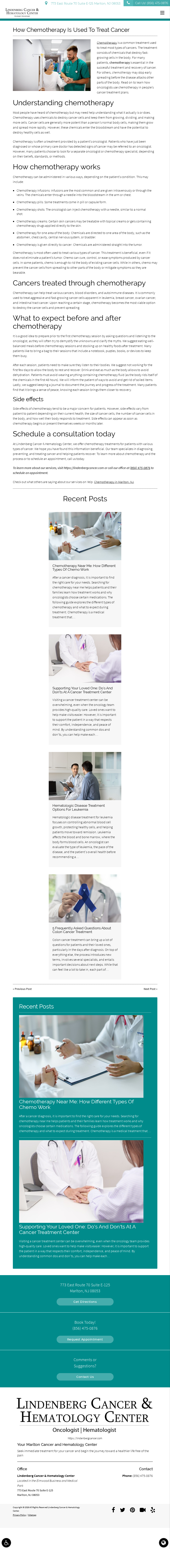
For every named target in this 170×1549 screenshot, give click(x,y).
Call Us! (151, 3)
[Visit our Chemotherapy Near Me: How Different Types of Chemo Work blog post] (85, 536)
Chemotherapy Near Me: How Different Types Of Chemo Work (84, 568)
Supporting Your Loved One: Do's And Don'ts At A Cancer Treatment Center (82, 690)
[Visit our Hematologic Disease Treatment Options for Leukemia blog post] (85, 776)
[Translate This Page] (163, 1542)
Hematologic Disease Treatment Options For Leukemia (78, 807)
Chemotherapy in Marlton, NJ (114, 482)
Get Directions (85, 1302)
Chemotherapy (107, 43)
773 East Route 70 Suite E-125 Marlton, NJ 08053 (84, 3)
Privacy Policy (19, 1514)
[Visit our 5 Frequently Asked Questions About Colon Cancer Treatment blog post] (85, 898)
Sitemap (32, 1514)
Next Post (149, 989)
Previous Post (23, 989)
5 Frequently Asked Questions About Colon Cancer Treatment (81, 930)
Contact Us (85, 1377)
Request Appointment (85, 1339)
